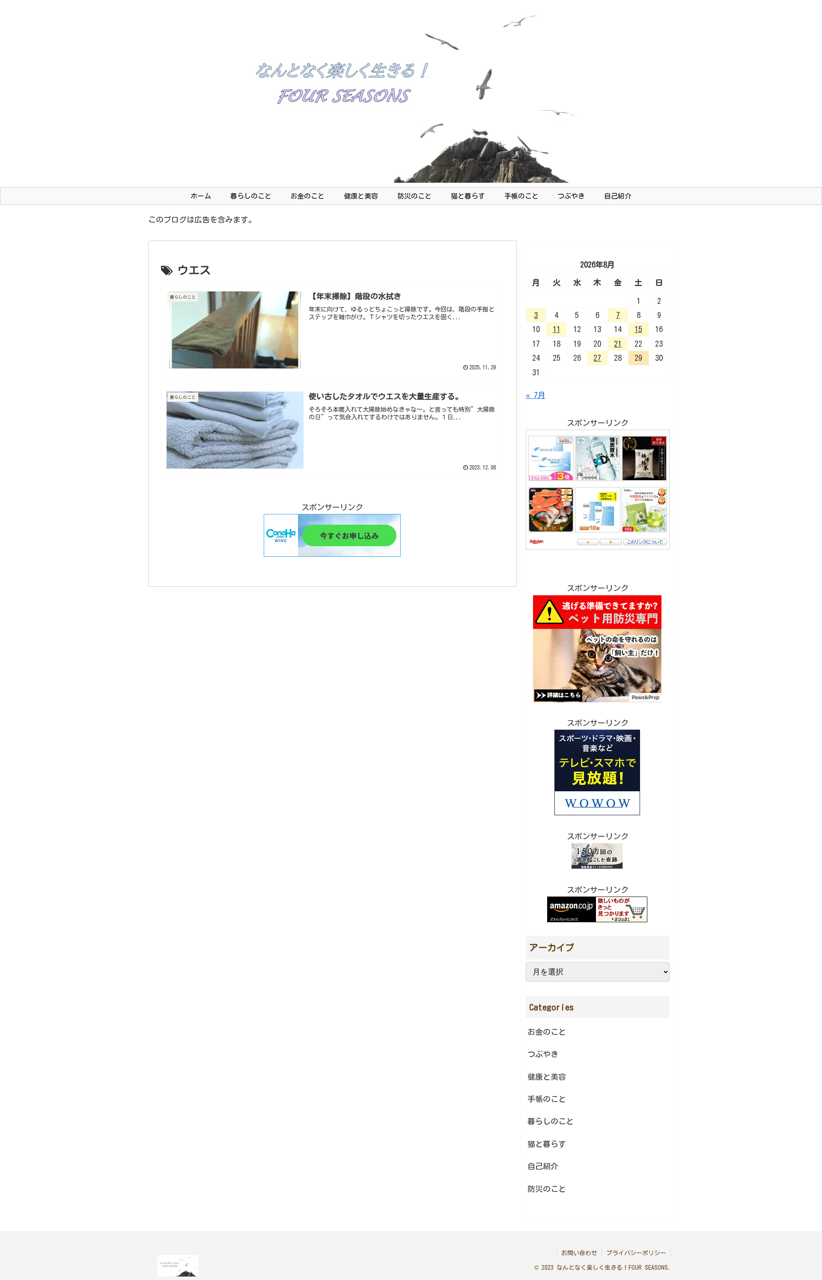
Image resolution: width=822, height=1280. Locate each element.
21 (618, 343)
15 (638, 329)
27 (597, 358)
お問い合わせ (579, 1253)
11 (556, 329)
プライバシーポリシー (636, 1253)
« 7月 (535, 395)
